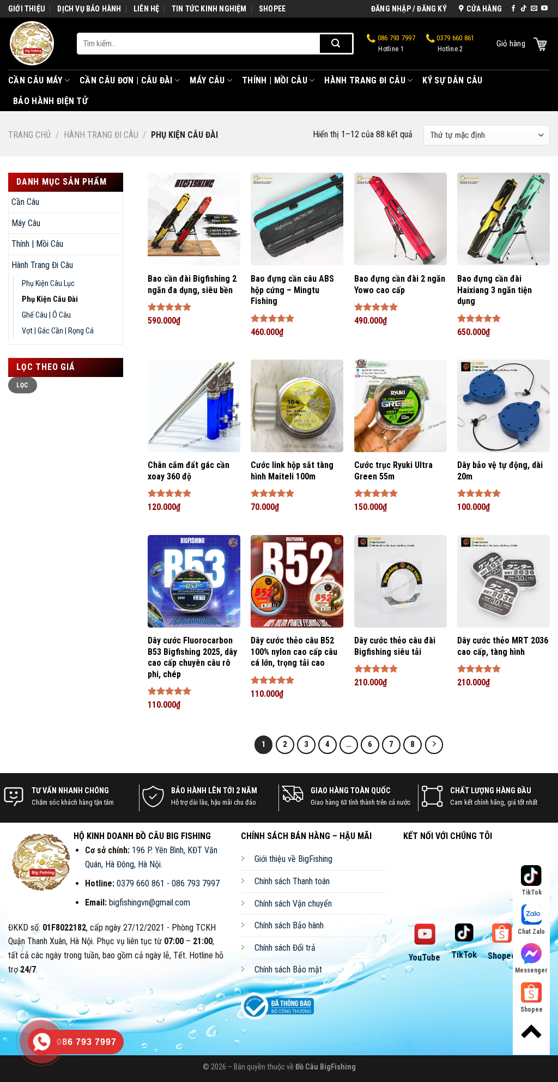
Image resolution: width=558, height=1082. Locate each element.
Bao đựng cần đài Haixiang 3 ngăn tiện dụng (494, 290)
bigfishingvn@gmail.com (149, 902)
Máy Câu (207, 80)
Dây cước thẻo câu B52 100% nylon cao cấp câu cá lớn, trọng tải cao (294, 651)
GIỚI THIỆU (26, 8)
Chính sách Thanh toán (292, 881)
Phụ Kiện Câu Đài (50, 299)
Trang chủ (29, 135)
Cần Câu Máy (35, 80)
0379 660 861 (454, 43)
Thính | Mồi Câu (274, 80)
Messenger (531, 970)
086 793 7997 (395, 43)
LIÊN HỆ (146, 8)
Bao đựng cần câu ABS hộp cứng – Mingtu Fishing (292, 290)
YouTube (424, 957)
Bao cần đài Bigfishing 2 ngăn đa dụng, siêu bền (192, 284)
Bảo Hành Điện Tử (50, 101)
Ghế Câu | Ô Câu (46, 315)
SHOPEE (272, 8)
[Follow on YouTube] (544, 9)
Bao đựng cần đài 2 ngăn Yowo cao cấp (399, 284)
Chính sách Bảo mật (288, 969)
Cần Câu (25, 202)
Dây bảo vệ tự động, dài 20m (500, 471)
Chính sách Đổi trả (285, 948)
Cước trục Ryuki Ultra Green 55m (393, 471)
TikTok (464, 955)
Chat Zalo (531, 931)
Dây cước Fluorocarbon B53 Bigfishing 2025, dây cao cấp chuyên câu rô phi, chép (192, 657)
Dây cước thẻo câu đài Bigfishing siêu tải (394, 646)
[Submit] (336, 43)
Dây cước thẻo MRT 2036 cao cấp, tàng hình (502, 646)
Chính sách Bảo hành (289, 925)
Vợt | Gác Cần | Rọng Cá (58, 331)
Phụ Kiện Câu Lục (48, 283)
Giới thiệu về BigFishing (293, 859)
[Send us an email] (534, 9)
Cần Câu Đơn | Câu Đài (126, 80)
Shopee (502, 956)
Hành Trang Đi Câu (364, 80)
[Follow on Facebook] (513, 9)
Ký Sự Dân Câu (452, 80)
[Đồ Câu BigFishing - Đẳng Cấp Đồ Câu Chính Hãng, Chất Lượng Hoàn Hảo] (34, 43)
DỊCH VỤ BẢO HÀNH (89, 8)
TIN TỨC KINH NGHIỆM (209, 8)
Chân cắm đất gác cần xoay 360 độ (188, 471)
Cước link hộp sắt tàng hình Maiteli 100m (292, 471)
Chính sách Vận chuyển (293, 903)
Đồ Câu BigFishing (325, 1067)
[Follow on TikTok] (523, 9)
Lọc (22, 385)
